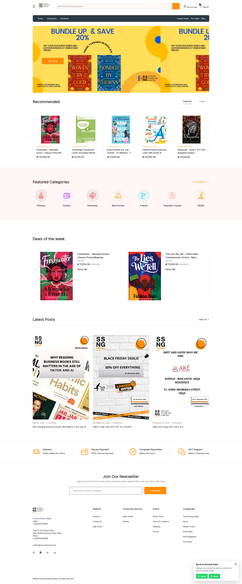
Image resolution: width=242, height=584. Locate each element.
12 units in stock (44, 146)
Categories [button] (52, 18)
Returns (126, 521)
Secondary (187, 542)
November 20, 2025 (161, 423)
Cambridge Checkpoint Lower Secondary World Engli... (83, 152)
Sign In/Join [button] (97, 526)
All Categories (199, 182)
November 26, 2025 (101, 423)
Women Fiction (189, 526)
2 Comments (51, 423)
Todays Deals (183, 18)
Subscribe (155, 490)
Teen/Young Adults (191, 516)
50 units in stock (79, 146)
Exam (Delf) (188, 532)
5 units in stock (149, 146)
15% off (80, 261)
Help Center (128, 516)
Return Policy (158, 516)
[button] (34, 6)
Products (64, 18)
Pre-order (195, 18)
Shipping (156, 526)
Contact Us (97, 521)
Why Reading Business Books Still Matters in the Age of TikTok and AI (66, 427)
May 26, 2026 (38, 423)
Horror (185, 521)
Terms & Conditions (161, 521)
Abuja (215, 576)
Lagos (203, 576)
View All (203, 319)
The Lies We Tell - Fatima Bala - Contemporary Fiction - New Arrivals (182, 257)
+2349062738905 (40, 524)
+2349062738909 (40, 538)
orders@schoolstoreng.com (44, 545)
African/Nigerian (189, 537)
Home (40, 18)
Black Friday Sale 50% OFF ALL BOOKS (112, 427)
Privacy (156, 532)
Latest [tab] (202, 101)
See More (52, 61)
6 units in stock (114, 146)
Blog (203, 18)
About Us (96, 516)
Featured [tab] (187, 101)
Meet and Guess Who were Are (168, 427)
